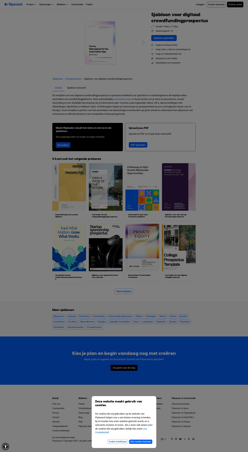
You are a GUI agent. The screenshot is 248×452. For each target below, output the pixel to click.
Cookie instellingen (118, 441)
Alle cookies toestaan (140, 441)
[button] (5, 446)
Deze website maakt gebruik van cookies (118, 403)
